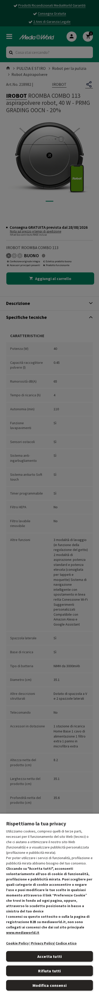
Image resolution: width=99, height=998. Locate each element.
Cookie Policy (17, 943)
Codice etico (66, 943)
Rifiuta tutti (49, 970)
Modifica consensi (49, 985)
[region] (49, 905)
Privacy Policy (42, 943)
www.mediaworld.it (22, 932)
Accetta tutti (49, 956)
